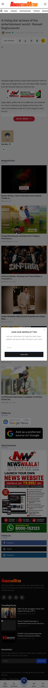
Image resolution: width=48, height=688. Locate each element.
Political (36, 11)
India (6, 11)
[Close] (44, 330)
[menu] (3, 4)
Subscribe (24, 354)
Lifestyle (13, 11)
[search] (45, 4)
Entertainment (25, 11)
